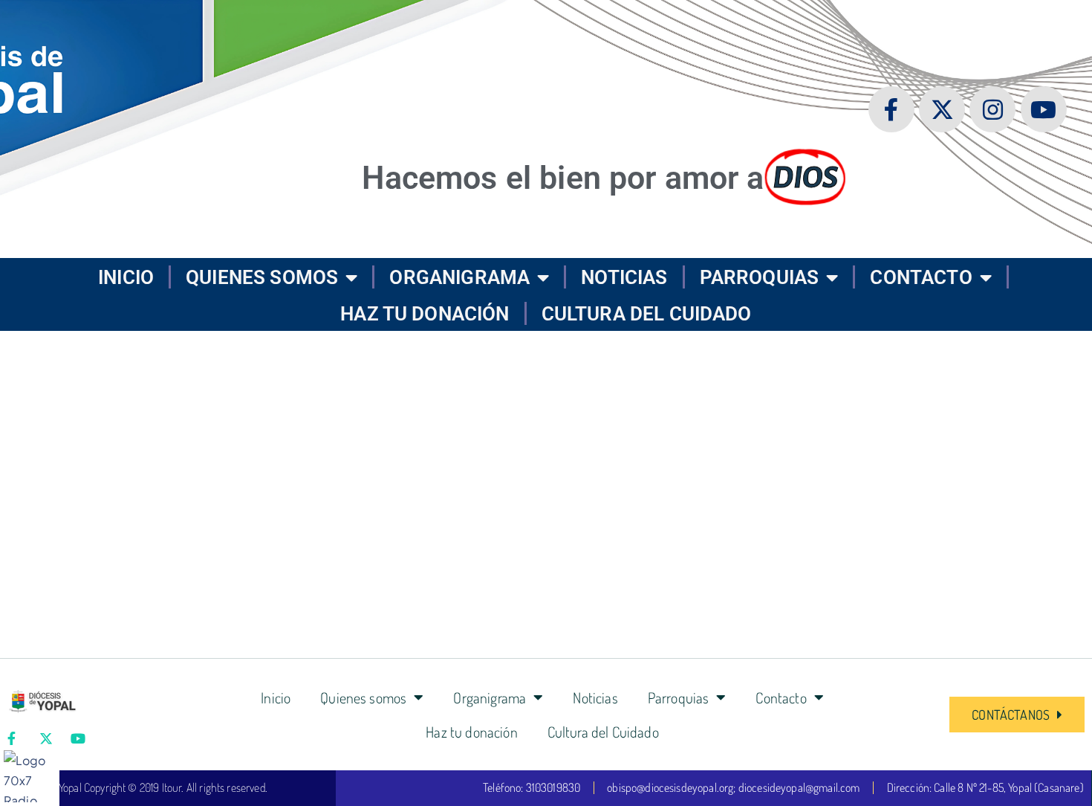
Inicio (126, 277)
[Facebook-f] (891, 109)
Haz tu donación (424, 314)
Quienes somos (262, 277)
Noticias (624, 277)
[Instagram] (993, 109)
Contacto (921, 277)
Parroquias (759, 277)
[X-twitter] (943, 109)
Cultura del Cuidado (647, 314)
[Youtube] (1044, 109)
